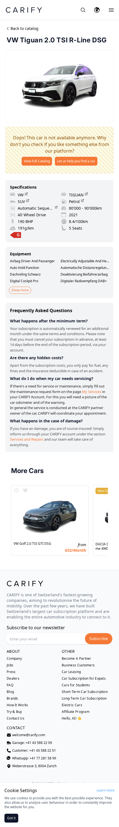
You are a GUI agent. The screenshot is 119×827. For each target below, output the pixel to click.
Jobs (10, 665)
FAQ (10, 685)
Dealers (13, 678)
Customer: (34, 750)
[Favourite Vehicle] (25, 490)
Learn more (106, 790)
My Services (91, 391)
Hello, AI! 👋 (72, 718)
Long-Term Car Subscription (84, 698)
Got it (11, 818)
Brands (12, 698)
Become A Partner (76, 658)
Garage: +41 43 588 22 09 (32, 743)
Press (11, 672)
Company (14, 658)
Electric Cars (72, 705)
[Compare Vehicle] (16, 490)
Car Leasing (71, 672)
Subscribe (98, 638)
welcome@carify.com (28, 735)
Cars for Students (76, 685)
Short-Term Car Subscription (85, 692)
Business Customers (78, 665)
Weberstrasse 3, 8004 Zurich (34, 766)
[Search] (83, 10)
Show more (20, 290)
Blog (10, 692)
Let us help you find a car (76, 161)
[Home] (23, 10)
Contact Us (15, 718)
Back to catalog (24, 28)
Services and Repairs (26, 439)
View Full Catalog (37, 161)
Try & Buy (14, 712)
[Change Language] (97, 10)
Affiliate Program (75, 712)
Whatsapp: (34, 758)
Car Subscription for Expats (84, 678)
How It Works (17, 705)
